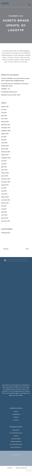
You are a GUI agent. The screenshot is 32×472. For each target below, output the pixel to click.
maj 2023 (3, 191)
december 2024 (5, 151)
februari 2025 (5, 145)
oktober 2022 (5, 203)
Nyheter (15, 420)
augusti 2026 (4, 106)
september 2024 (5, 157)
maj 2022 (3, 209)
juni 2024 (3, 160)
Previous (5, 249)
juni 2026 (3, 109)
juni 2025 (3, 136)
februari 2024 (5, 173)
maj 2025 (3, 139)
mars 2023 (4, 194)
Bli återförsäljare (16, 433)
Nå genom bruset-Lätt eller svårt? (10, 95)
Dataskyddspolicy (16, 447)
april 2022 (4, 212)
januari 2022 (4, 218)
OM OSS (16, 411)
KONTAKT (15, 417)
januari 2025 (4, 148)
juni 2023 (3, 188)
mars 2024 (4, 169)
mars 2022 (4, 215)
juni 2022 (3, 206)
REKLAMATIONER (16, 438)
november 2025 (5, 127)
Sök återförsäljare (16, 444)
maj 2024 (3, 163)
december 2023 (5, 179)
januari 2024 (4, 176)
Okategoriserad (5, 232)
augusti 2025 (4, 133)
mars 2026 (4, 118)
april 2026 (4, 115)
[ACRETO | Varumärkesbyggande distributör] (5, 3)
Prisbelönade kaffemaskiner (9, 92)
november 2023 (5, 182)
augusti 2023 (4, 185)
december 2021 (5, 221)
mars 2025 (4, 142)
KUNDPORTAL (16, 430)
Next (27, 249)
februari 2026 (5, 121)
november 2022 (5, 200)
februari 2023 (5, 197)
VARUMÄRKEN (16, 414)
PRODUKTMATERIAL (16, 441)
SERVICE (16, 436)
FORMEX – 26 (5, 89)
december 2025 (5, 124)
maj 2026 (3, 112)
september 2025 (5, 130)
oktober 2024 (5, 154)
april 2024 (4, 166)
